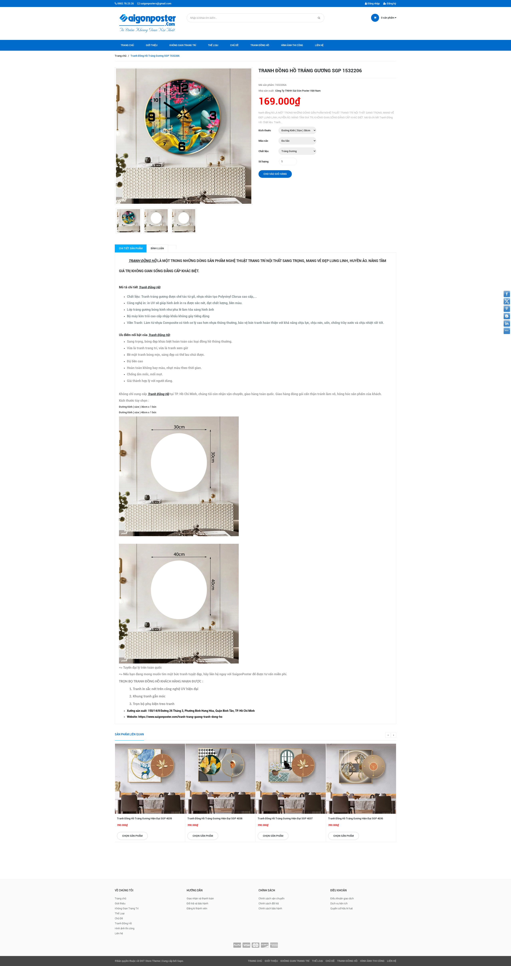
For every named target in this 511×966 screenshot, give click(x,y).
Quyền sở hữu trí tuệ (341, 908)
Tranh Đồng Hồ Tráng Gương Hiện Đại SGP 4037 (285, 818)
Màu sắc (263, 140)
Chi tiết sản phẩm (131, 248)
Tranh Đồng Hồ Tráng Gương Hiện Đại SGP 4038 (214, 818)
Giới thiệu (151, 45)
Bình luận (157, 248)
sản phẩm (388, 17)
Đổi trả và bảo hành (197, 903)
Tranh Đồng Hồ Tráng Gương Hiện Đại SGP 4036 (355, 818)
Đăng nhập (373, 3)
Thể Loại (213, 45)
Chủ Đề (234, 45)
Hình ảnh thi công (292, 45)
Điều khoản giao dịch (342, 898)
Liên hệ (319, 45)
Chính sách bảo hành (270, 908)
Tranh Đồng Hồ (260, 45)
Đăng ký (391, 3)
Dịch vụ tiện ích (339, 903)
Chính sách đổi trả (268, 903)
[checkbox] (259, 711)
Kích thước (264, 130)
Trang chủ (127, 45)
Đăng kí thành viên (197, 908)
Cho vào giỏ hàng (275, 173)
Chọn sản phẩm (132, 835)
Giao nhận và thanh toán (200, 898)
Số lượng (263, 161)
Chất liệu (263, 151)
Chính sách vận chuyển (271, 898)
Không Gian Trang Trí (182, 45)
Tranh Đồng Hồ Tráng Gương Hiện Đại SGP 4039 (144, 818)
